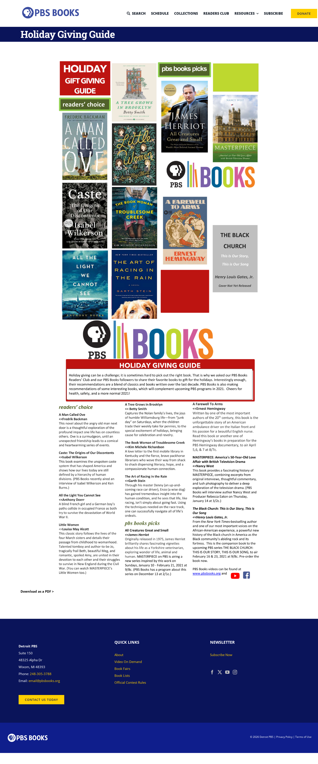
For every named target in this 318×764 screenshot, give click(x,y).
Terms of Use (303, 737)
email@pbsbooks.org (44, 681)
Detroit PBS (266, 737)
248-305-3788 (40, 674)
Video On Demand (128, 661)
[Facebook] (212, 672)
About (118, 655)
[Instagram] (235, 672)
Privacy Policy (284, 737)
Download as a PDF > (37, 591)
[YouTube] (227, 672)
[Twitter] (220, 672)
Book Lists (122, 675)
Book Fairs (122, 668)
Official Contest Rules (130, 682)
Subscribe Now (221, 655)
